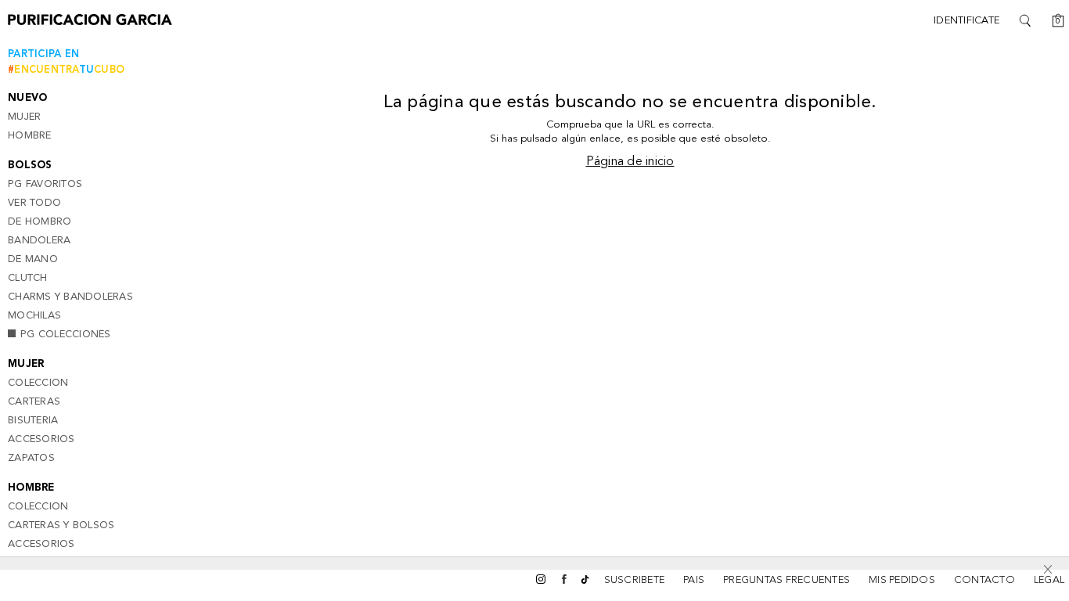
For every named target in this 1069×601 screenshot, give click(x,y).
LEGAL (1049, 580)
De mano (33, 259)
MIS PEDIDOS (902, 580)
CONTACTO (984, 580)
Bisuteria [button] (33, 421)
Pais (693, 580)
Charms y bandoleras (70, 297)
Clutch (28, 278)
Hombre (30, 136)
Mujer (24, 117)
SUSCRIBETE (634, 580)
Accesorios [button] (41, 439)
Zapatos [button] (31, 458)
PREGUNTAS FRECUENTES (786, 580)
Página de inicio (630, 162)
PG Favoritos (45, 184)
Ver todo (34, 203)
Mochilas (34, 316)
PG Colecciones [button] (65, 334)
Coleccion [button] (38, 383)
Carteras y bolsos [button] (61, 525)
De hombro (39, 222)
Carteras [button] (34, 402)
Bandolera (39, 241)
